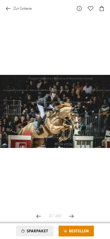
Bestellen (78, 231)
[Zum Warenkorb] (102, 8)
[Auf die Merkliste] (90, 8)
